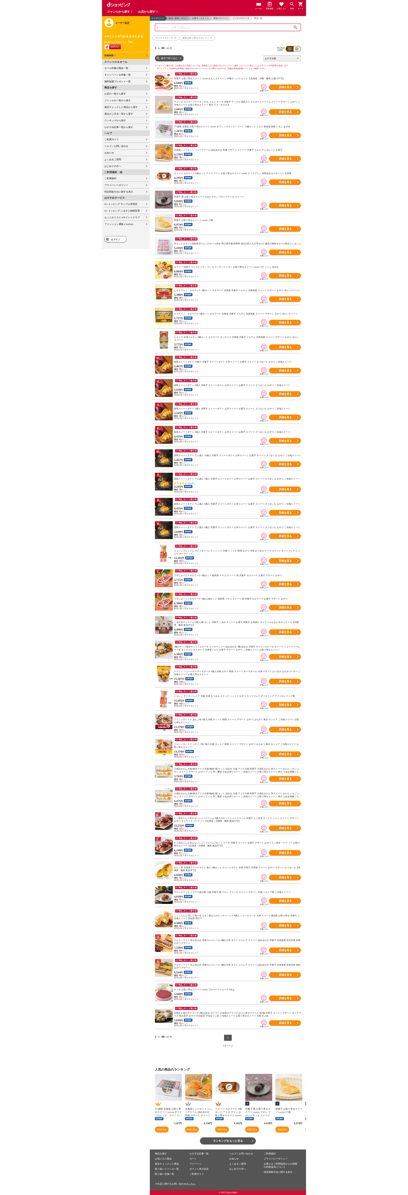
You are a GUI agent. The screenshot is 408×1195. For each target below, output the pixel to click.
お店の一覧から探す (115, 93)
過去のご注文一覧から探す (118, 114)
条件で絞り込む (169, 58)
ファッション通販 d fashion (118, 224)
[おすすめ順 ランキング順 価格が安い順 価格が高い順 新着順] (281, 58)
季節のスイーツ (220, 18)
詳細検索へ (110, 55)
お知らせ (109, 153)
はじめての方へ (112, 166)
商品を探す (161, 1153)
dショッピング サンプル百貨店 (120, 204)
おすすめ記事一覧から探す (118, 127)
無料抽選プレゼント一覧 (117, 81)
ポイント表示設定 (199, 1169)
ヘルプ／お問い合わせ (116, 146)
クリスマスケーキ (241, 18)
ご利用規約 (110, 178)
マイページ (195, 1164)
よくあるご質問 (112, 159)
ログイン (115, 239)
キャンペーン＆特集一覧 (117, 75)
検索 (295, 27)
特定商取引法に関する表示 (118, 192)
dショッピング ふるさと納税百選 (122, 210)
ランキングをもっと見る (228, 1140)
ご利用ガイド (111, 139)
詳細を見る (285, 87)
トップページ (157, 18)
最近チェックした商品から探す (121, 107)
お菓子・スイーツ (200, 18)
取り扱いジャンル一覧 (167, 1169)
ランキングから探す (115, 120)
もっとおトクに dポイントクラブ (122, 217)
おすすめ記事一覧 (199, 1153)
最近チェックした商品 (167, 1164)
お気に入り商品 (163, 1158)
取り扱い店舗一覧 (164, 1174)
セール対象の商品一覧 (116, 68)
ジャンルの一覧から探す (117, 100)
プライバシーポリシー (116, 185)
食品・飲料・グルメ (178, 18)
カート (193, 1158)
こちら (192, 1184)
